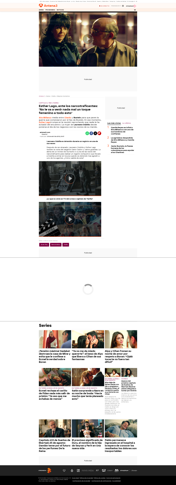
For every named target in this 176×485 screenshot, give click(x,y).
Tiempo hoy (112, 1)
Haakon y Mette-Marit (103, 1)
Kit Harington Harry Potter (134, 1)
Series (41, 10)
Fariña (66, 244)
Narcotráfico (55, 244)
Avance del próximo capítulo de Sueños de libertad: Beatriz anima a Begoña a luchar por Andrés (128, 386)
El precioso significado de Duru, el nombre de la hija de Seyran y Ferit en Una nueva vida (87, 444)
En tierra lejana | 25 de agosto (51, 388)
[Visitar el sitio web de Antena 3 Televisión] (65, 470)
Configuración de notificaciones (101, 481)
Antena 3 (42, 96)
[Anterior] (40, 1)
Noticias (60, 10)
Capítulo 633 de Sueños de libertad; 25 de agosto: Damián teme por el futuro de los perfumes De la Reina (54, 445)
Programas (50, 10)
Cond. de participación (113, 478)
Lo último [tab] (126, 123)
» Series (47, 96)
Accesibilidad (116, 481)
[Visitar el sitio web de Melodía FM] (116, 470)
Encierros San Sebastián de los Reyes (60, 1)
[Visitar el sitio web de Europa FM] (110, 470)
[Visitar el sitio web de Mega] (91, 470)
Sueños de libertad (121, 1)
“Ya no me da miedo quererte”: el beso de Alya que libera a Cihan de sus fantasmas (87, 355)
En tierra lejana (45, 1)
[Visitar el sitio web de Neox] (78, 470)
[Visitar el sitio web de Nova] (84, 470)
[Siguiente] (136, 1)
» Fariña (53, 96)
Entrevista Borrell (91, 1)
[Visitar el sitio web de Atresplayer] (125, 470)
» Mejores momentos (63, 96)
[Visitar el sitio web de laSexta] (72, 470)
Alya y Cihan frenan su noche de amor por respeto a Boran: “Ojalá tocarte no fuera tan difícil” (119, 356)
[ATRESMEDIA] (44, 470)
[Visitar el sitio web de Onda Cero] (104, 470)
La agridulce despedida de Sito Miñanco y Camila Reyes (122, 140)
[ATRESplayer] (131, 6)
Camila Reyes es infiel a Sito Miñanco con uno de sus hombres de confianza (122, 130)
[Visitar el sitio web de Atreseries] (97, 470)
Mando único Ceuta (81, 1)
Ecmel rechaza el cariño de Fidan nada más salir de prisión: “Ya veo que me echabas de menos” (54, 394)
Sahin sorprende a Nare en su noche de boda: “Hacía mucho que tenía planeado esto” (87, 394)
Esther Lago (44, 122)
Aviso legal (75, 478)
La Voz (73, 1)
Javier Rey (44, 244)
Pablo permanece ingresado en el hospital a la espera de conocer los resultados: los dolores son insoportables (121, 445)
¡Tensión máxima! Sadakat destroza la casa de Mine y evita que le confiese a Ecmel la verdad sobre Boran (54, 356)
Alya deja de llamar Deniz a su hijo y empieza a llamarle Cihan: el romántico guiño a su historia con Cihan (112, 388)
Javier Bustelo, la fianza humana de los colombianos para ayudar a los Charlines (122, 149)
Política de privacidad (86, 478)
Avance (124, 379)
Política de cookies (100, 478)
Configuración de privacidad (81, 481)
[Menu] (135, 9)
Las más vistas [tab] (114, 123)
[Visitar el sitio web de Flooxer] (134, 470)
